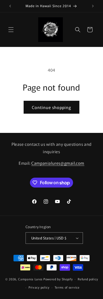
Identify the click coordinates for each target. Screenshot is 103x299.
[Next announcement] (93, 6)
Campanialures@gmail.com (57, 163)
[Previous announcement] (10, 6)
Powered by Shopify (58, 278)
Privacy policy (39, 287)
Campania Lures (30, 278)
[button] (11, 30)
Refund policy (88, 279)
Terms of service (67, 287)
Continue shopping (51, 107)
